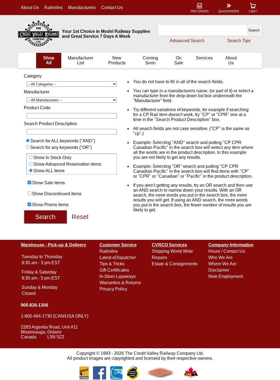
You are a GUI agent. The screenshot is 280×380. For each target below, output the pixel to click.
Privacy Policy (113, 289)
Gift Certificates (114, 270)
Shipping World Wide (172, 251)
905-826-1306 (34, 305)
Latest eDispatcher (118, 257)
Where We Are (222, 263)
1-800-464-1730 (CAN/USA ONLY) (54, 316)
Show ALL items (49, 170)
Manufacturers (82, 7)
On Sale (178, 60)
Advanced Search (187, 40)
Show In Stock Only (52, 157)
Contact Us (112, 7)
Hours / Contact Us (226, 251)
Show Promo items (50, 204)
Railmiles (53, 7)
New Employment (225, 276)
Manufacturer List (80, 60)
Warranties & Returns (120, 282)
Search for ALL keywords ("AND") (62, 141)
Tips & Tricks (112, 263)
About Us (30, 7)
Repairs (159, 257)
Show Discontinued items (56, 193)
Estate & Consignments (174, 263)
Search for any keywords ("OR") (61, 147)
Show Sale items (48, 182)
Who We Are (220, 257)
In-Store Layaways (118, 276)
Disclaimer (218, 270)
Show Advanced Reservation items (67, 164)
